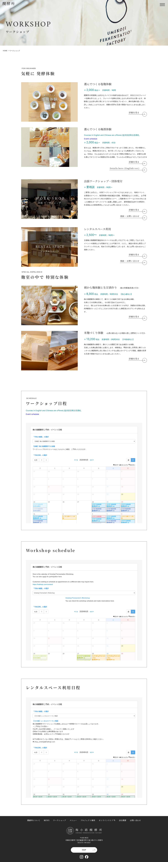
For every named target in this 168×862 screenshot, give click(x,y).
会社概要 (122, 820)
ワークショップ (59, 820)
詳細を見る (134, 112)
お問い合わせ (135, 820)
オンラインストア (106, 820)
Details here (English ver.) (124, 168)
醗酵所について (33, 820)
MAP (84, 850)
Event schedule (90, 139)
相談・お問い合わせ (129, 216)
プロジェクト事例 (87, 820)
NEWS (46, 820)
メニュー (73, 820)
